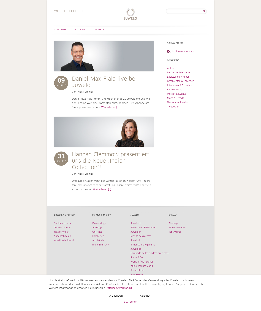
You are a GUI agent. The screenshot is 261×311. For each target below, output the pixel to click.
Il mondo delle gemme (142, 245)
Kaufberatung (174, 90)
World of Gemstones (141, 262)
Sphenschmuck (62, 236)
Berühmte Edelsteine (178, 73)
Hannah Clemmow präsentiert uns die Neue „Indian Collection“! (110, 161)
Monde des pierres (140, 236)
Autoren (79, 30)
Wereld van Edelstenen (143, 228)
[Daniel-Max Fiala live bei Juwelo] (104, 74)
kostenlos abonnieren (184, 51)
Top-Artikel (175, 232)
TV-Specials (173, 107)
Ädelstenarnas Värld (141, 266)
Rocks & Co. (136, 257)
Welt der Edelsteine (130, 14)
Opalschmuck (61, 232)
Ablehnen (145, 296)
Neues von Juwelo (177, 102)
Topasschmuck (62, 228)
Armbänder (98, 240)
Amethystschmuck (64, 240)
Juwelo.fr (135, 232)
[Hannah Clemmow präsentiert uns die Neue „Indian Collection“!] (104, 150)
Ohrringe (97, 232)
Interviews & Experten (179, 85)
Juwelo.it (135, 240)
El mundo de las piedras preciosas (149, 253)
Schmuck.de (137, 270)
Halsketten (98, 236)
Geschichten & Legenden (180, 81)
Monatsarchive (177, 228)
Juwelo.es (135, 249)
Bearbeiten (130, 302)
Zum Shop (98, 30)
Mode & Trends (175, 98)
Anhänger (97, 228)
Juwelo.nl (135, 223)
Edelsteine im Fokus (178, 77)
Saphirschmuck (62, 223)
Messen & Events (176, 94)
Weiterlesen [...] (110, 107)
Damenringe (99, 223)
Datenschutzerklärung (119, 288)
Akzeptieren (116, 296)
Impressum (136, 275)
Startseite (60, 30)
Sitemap (173, 223)
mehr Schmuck (100, 245)
